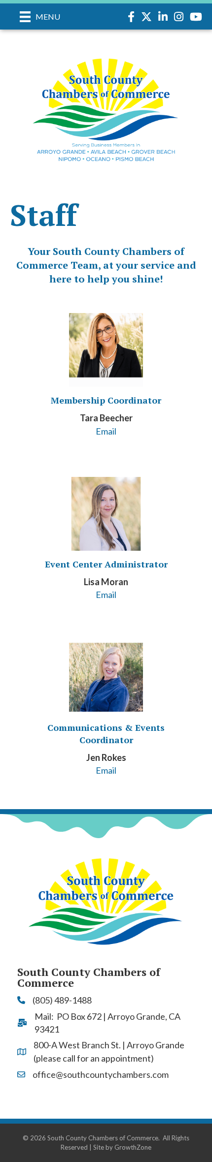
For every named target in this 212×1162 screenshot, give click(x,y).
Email (106, 431)
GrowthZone (132, 1147)
